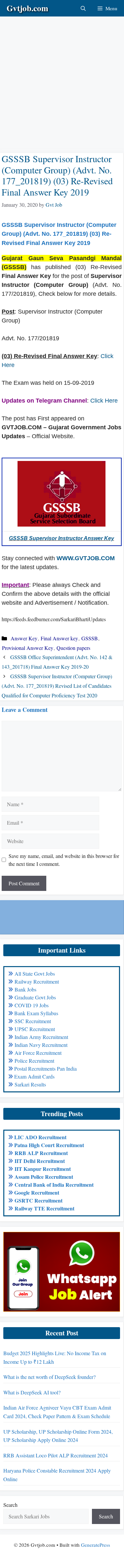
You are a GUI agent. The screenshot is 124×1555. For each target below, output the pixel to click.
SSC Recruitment (33, 1021)
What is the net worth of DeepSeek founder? (49, 1376)
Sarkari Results (30, 1084)
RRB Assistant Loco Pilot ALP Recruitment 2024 (55, 1455)
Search (10, 1504)
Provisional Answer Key (27, 647)
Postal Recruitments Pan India (45, 1068)
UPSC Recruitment (35, 1028)
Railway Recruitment (37, 981)
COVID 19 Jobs (32, 1005)
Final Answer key (59, 638)
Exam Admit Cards (34, 1076)
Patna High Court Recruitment (49, 1145)
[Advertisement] (62, 78)
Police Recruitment (34, 1060)
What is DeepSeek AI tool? (32, 1392)
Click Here (104, 400)
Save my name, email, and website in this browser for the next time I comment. (64, 859)
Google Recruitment (36, 1192)
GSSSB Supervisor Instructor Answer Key (61, 538)
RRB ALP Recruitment (41, 1153)
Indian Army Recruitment (41, 1036)
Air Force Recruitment (38, 1052)
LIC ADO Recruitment (40, 1137)
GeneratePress (95, 1544)
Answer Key (24, 638)
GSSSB (89, 638)
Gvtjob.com (27, 8)
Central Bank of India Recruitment (54, 1184)
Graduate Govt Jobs (35, 997)
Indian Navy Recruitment (41, 1044)
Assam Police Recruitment (44, 1176)
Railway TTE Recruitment (44, 1208)
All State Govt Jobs (35, 973)
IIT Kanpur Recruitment (43, 1169)
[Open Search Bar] (83, 8)
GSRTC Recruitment (38, 1200)
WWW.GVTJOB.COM (86, 558)
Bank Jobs (25, 989)
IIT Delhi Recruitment (40, 1161)
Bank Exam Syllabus (36, 1013)
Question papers (73, 647)
